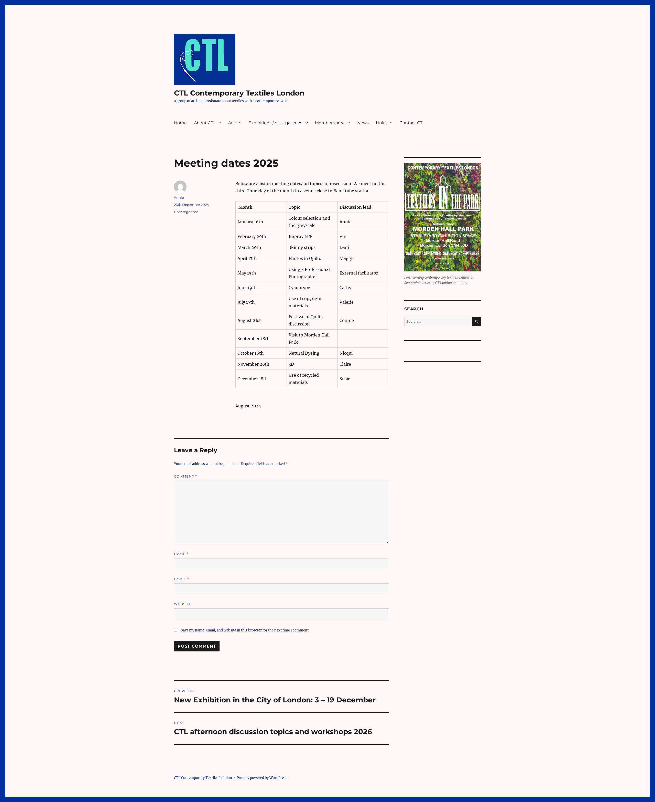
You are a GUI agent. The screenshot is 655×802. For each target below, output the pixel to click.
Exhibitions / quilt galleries (275, 122)
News (363, 122)
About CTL (204, 122)
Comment (185, 476)
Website (182, 604)
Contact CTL (412, 122)
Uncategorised (186, 212)
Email (181, 579)
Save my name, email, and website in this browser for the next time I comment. (245, 630)
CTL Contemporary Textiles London (239, 93)
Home (180, 122)
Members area (329, 122)
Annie (179, 197)
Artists (234, 122)
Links (381, 122)
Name (181, 554)
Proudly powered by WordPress (262, 778)
